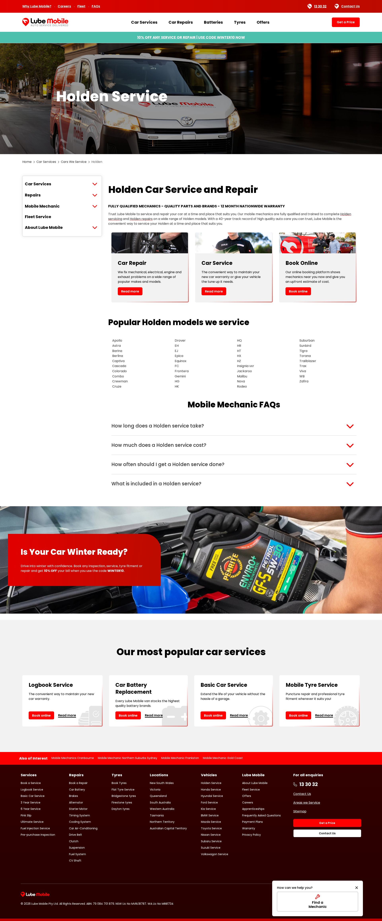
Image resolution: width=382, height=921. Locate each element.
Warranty (248, 828)
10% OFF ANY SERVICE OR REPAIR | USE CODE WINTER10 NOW (191, 37)
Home (27, 161)
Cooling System (80, 822)
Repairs (33, 195)
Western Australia (162, 809)
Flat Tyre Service (123, 790)
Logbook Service (32, 790)
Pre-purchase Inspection (38, 835)
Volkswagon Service (214, 854)
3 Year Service (30, 802)
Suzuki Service (210, 848)
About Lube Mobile (44, 227)
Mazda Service (211, 822)
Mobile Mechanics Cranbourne (73, 758)
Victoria (155, 790)
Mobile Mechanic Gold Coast (223, 758)
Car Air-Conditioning (83, 828)
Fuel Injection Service (35, 828)
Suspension (77, 848)
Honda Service (211, 790)
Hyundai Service (212, 796)
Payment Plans (252, 822)
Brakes (73, 796)
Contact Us (350, 6)
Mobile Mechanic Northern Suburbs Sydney (127, 758)
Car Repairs (181, 22)
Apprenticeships (253, 809)
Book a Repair (78, 783)
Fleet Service (38, 217)
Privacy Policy (251, 835)
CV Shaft (75, 861)
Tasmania (157, 815)
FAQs (96, 6)
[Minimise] (356, 888)
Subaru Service (211, 841)
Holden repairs (141, 219)
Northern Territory (162, 822)
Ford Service (209, 802)
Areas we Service (306, 802)
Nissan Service (211, 835)
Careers (64, 6)
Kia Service (208, 809)
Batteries (213, 22)
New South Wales (162, 783)
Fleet (81, 6)
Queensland (158, 796)
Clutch (73, 841)
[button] (234, 426)
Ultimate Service (32, 822)
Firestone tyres (122, 802)
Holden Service (211, 783)
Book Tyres (119, 783)
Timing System (79, 815)
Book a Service (31, 783)
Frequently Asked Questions (261, 815)
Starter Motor (78, 809)
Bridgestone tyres (124, 796)
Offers (263, 22)
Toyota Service (211, 828)
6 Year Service (31, 809)
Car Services (144, 22)
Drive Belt (75, 835)
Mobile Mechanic (42, 206)
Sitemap (299, 811)
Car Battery (77, 790)
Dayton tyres (121, 809)
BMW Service (210, 815)
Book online (298, 291)
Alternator (76, 802)
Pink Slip (26, 815)
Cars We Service (74, 161)
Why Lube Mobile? (36, 6)
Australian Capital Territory (168, 828)
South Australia (160, 802)
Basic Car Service (33, 796)
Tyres (240, 22)
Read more (130, 291)
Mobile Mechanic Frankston (180, 758)
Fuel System (77, 854)
